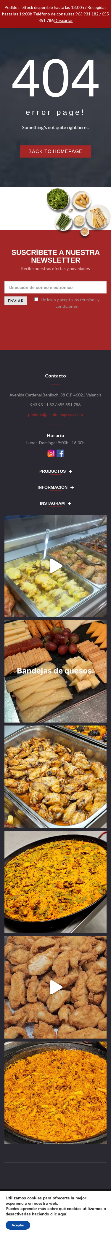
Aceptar (18, 1225)
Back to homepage (55, 151)
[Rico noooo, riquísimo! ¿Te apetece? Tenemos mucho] (55, 987)
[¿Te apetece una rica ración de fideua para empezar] (55, 1093)
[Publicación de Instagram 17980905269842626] (55, 566)
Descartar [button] (63, 20)
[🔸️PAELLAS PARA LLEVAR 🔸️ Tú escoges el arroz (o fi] (55, 882)
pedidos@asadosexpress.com (55, 414)
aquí (62, 1214)
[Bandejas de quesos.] (55, 671)
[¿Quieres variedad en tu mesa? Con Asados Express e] (55, 777)
